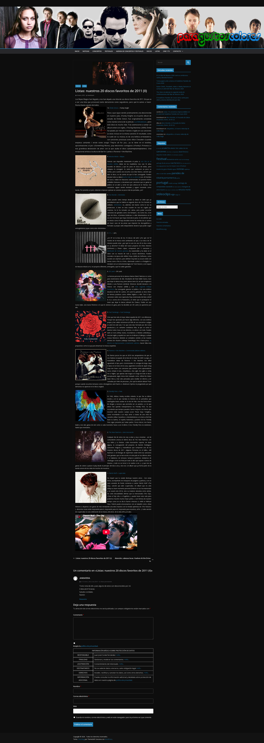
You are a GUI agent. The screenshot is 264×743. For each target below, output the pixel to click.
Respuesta (83, 599)
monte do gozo (161, 169)
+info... (118, 655)
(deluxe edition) (140, 351)
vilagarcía (177, 194)
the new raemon (177, 187)
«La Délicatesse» (140, 122)
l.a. (182, 163)
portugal (162, 183)
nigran (174, 169)
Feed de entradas (162, 222)
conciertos (97, 51)
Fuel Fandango (114, 312)
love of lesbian (181, 166)
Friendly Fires (113, 391)
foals (180, 159)
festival (161, 159)
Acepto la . (85, 646)
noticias (86, 51)
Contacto (177, 51)
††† (110, 233)
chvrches (168, 152)
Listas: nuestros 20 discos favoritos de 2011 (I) (94, 558)
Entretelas (121, 195)
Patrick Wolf (113, 473)
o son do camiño (165, 174)
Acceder (159, 219)
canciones (161, 151)
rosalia (171, 183)
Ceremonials (130, 351)
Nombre (77, 686)
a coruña (158, 148)
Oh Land (111, 271)
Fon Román (113, 195)
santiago (175, 183)
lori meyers (172, 166)
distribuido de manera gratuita (117, 251)
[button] (182, 51)
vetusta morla (184, 189)
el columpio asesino (177, 155)
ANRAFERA (85, 578)
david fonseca (183, 152)
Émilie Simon (114, 108)
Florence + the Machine (117, 351)
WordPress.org (161, 229)
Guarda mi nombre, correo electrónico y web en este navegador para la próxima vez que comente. (113, 717)
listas (157, 51)
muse (169, 169)
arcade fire (166, 148)
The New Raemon (115, 432)
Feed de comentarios (163, 226)
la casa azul (186, 163)
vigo (173, 194)
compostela (175, 152)
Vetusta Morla (113, 156)
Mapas (122, 156)
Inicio (77, 51)
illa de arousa (166, 163)
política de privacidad (89, 646)
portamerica (169, 177)
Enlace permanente (106, 582)
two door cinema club (172, 190)
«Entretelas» (118, 205)
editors (169, 155)
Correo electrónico (81, 696)
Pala (120, 391)
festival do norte (172, 159)
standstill (169, 187)
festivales (109, 51)
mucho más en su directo (131, 177)
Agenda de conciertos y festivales (129, 51)
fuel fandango (185, 159)
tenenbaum (90, 95)
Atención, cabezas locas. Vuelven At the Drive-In (133, 559)
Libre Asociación (128, 432)
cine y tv (166, 51)
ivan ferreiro (175, 163)
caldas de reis (183, 148)
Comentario (78, 615)
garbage (158, 163)
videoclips (163, 194)
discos (149, 51)
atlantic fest (174, 148)
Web (75, 706)
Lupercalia (121, 473)
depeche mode (161, 155)
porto (178, 178)
